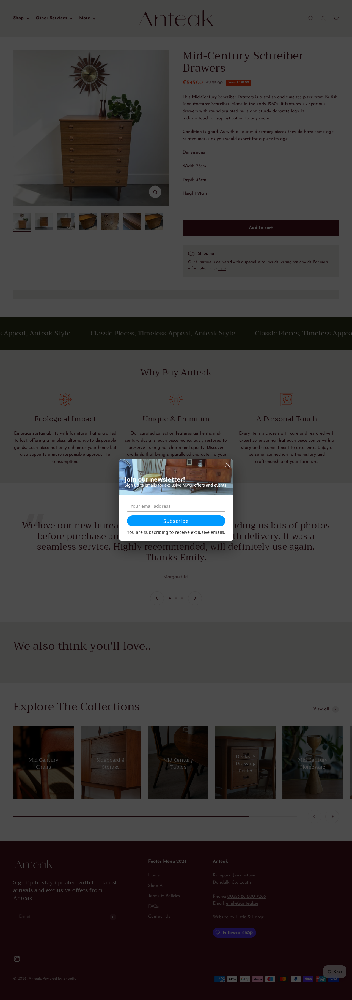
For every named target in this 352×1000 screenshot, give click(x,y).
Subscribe (176, 521)
